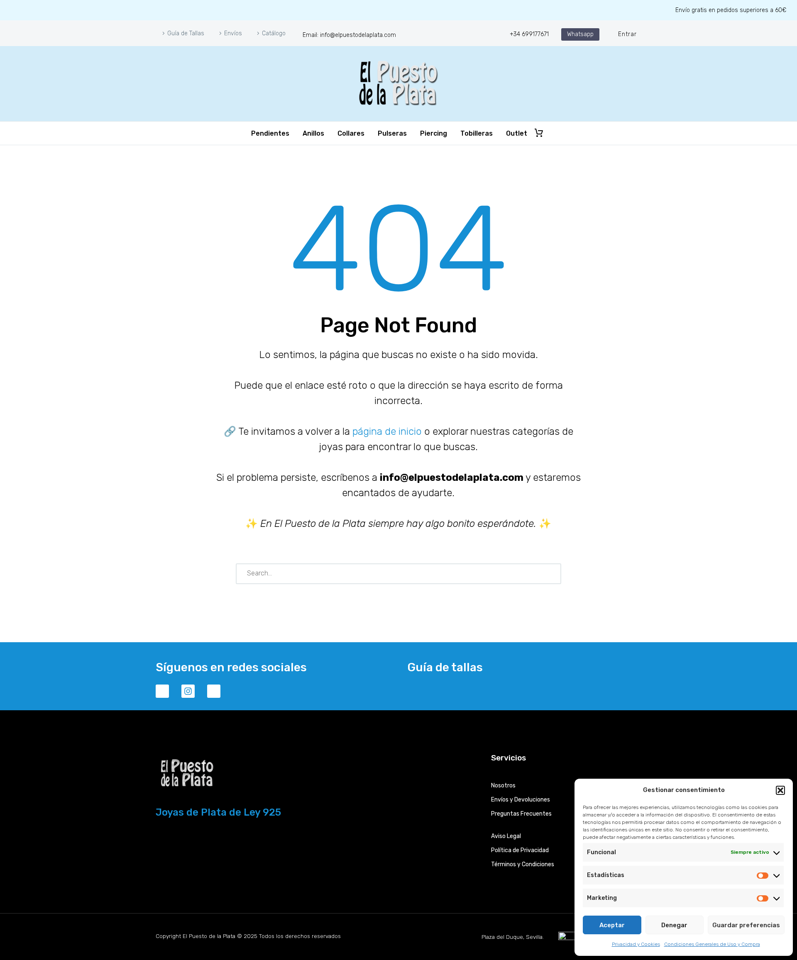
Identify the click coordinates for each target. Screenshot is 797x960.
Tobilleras (476, 133)
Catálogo (274, 33)
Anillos (313, 133)
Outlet (516, 133)
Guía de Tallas (185, 33)
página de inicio (387, 431)
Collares (350, 133)
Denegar (674, 925)
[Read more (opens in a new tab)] (344, 34)
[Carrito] (539, 133)
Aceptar (612, 925)
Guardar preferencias (746, 925)
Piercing (433, 133)
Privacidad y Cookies (636, 944)
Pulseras (392, 133)
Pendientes (270, 133)
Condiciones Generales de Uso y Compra (712, 944)
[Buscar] (551, 573)
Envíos (233, 33)
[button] (780, 790)
